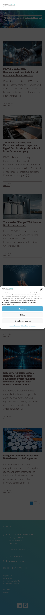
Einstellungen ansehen (23, 321)
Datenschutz (24, 326)
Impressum (32, 326)
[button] (42, 290)
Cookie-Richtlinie (15, 326)
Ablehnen (22, 315)
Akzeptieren (22, 309)
